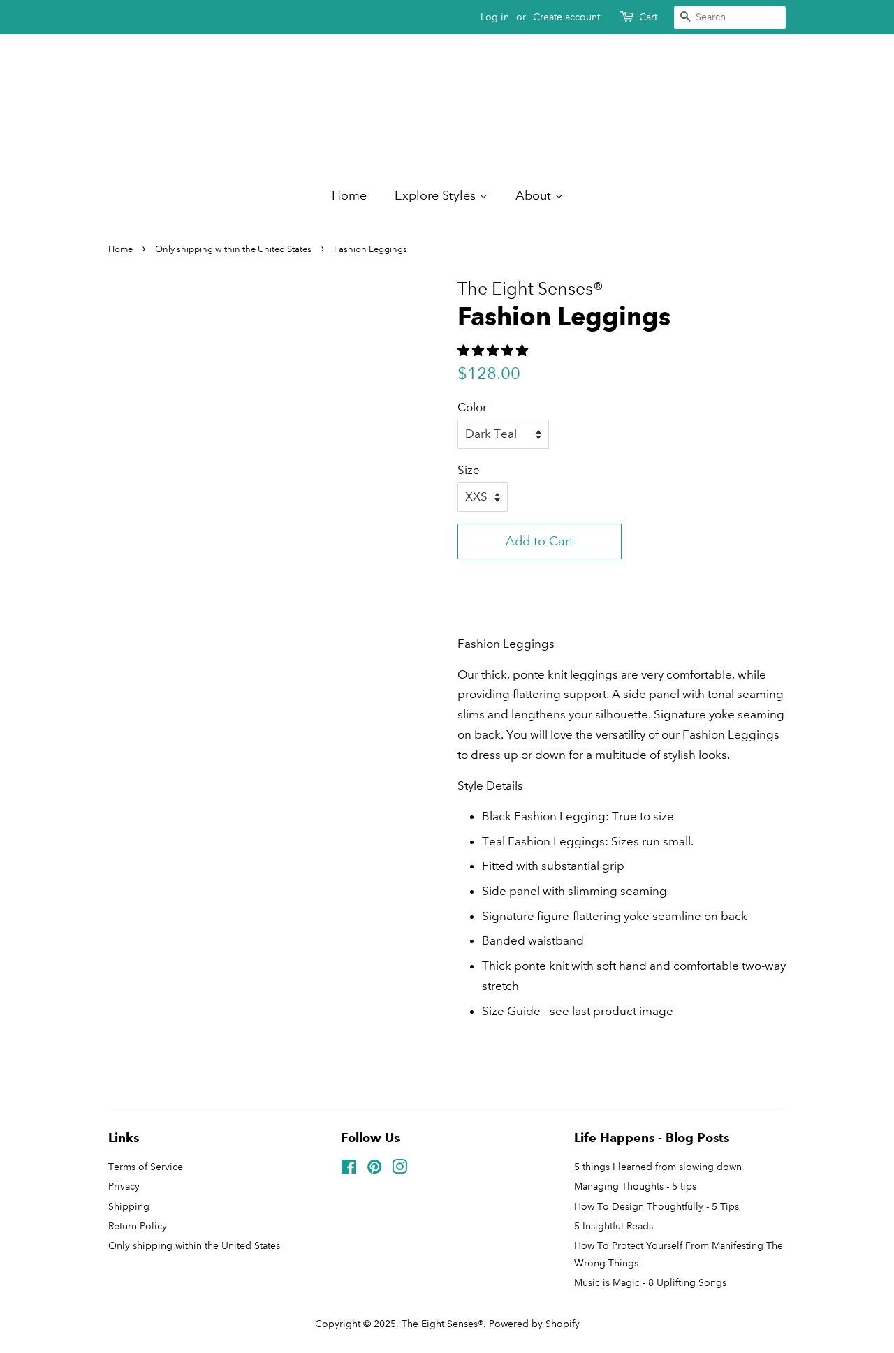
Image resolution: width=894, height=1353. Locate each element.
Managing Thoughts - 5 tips (635, 1186)
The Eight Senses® (442, 1323)
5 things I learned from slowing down (658, 1166)
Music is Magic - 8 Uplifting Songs (650, 1282)
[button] (539, 576)
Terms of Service (145, 1166)
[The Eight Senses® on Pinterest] (374, 1169)
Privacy (124, 1186)
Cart (648, 16)
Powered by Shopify (534, 1323)
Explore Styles (437, 195)
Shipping (128, 1206)
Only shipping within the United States (194, 1245)
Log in (495, 16)
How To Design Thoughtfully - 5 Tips (656, 1206)
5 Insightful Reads (613, 1226)
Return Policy (137, 1226)
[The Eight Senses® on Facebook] (349, 1169)
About (535, 195)
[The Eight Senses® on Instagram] (399, 1169)
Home (349, 195)
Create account (566, 16)
